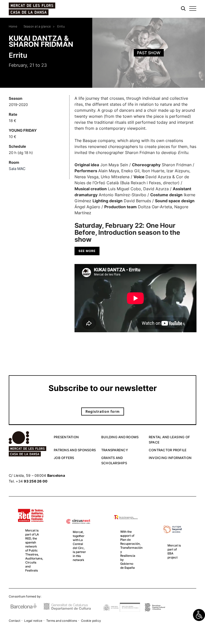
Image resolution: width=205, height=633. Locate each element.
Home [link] (13, 26)
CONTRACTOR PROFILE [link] (168, 450)
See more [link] (87, 251)
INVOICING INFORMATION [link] (170, 458)
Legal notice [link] (33, 620)
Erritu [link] (61, 26)
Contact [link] (14, 620)
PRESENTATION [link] (66, 437)
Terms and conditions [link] (61, 620)
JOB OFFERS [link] (64, 458)
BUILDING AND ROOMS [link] (120, 437)
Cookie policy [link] (91, 620)
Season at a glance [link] (37, 26)
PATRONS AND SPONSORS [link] (75, 450)
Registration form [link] (103, 411)
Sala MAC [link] (17, 168)
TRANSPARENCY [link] (114, 450)
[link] (199, 615)
